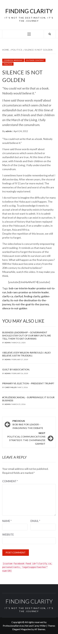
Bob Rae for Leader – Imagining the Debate (27, 424)
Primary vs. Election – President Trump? (28, 383)
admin (9, 131)
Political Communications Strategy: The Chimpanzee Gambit (26, 438)
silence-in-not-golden (14, 308)
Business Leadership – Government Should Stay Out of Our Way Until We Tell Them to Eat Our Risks (26, 335)
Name (7, 521)
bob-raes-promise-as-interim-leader (28, 292)
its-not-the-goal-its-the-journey (30, 304)
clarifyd (18, 296)
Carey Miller (11, 387)
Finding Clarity (29, 11)
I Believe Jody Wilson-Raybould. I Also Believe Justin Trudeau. (26, 354)
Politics (8, 64)
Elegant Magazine (21, 629)
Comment (10, 481)
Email (35, 521)
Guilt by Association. (16, 369)
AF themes (39, 629)
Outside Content (35, 60)
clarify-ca (7, 296)
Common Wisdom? (13, 60)
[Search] (50, 34)
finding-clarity (32, 296)
